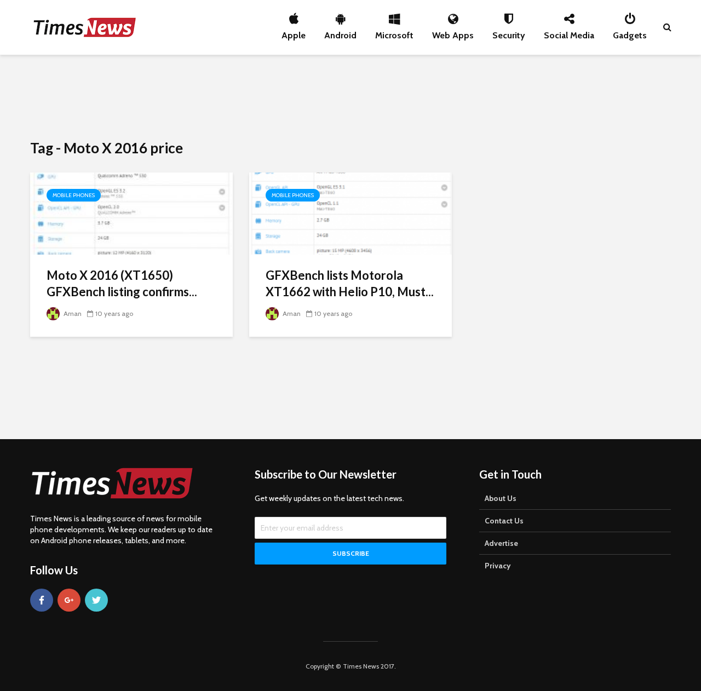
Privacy (498, 566)
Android (340, 32)
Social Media (569, 32)
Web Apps (453, 32)
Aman (72, 313)
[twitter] (96, 600)
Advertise (501, 543)
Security (508, 32)
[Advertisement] (350, 95)
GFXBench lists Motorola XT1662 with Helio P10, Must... (350, 283)
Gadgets (630, 32)
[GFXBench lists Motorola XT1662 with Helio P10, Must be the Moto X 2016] (350, 213)
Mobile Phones (74, 195)
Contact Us (504, 521)
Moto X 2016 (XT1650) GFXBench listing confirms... (122, 283)
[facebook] (41, 600)
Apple (293, 32)
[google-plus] (69, 600)
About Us (500, 498)
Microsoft (394, 32)
